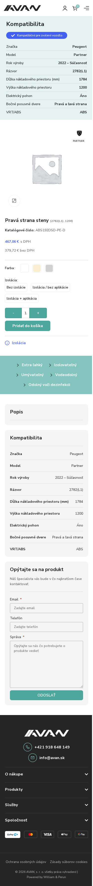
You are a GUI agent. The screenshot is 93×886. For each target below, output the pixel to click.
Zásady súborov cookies (44, 870)
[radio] (24, 268)
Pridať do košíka (27, 326)
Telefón (16, 618)
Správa (16, 637)
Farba (9, 268)
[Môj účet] (65, 8)
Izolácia (11, 280)
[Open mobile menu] (86, 8)
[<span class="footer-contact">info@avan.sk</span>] (32, 757)
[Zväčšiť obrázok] (14, 200)
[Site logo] (22, 7)
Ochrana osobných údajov (45, 861)
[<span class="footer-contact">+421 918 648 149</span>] (27, 747)
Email (14, 599)
